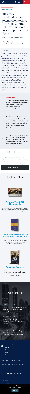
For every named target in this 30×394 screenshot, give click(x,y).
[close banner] (29, 386)
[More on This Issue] (15, 298)
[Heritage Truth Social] (5, 374)
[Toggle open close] (25, 161)
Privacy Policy (4, 380)
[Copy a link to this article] (19, 152)
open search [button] (19, 2)
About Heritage (10, 345)
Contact (7, 355)
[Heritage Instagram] (11, 374)
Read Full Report (13, 167)
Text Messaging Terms (6, 382)
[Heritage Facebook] (8, 374)
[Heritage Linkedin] (14, 374)
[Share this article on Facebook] (14, 152)
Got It (15, 390)
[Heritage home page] (2, 346)
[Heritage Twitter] (2, 374)
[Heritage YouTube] (20, 374)
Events (7, 347)
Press (7, 350)
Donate (26, 2)
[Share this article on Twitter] (9, 152)
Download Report (18, 37)
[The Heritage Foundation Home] (5, 2)
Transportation (8, 9)
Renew (7, 352)
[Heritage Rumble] (17, 374)
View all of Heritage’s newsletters (10, 364)
